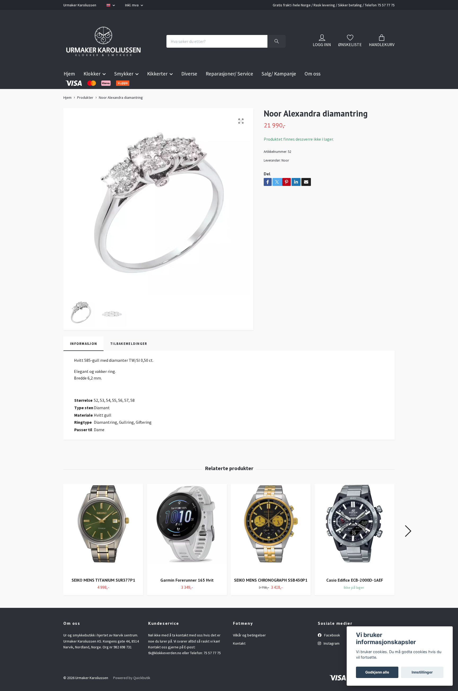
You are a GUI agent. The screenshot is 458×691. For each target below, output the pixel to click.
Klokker (91, 87)
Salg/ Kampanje (279, 87)
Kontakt (239, 656)
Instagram (331, 656)
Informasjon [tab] (83, 356)
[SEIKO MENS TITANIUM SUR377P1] (103, 541)
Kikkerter (157, 87)
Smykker (123, 87)
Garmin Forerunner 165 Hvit (187, 593)
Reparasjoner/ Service (229, 87)
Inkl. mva (132, 5)
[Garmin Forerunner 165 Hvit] (187, 541)
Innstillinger (422, 672)
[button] (407, 544)
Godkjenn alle (377, 672)
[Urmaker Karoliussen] (114, 48)
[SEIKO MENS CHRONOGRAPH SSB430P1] (271, 541)
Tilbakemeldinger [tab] (128, 356)
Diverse (189, 87)
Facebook (331, 648)
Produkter (85, 110)
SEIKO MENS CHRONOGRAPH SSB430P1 (270, 593)
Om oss (312, 87)
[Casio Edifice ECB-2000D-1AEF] (354, 541)
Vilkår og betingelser (249, 648)
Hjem (69, 87)
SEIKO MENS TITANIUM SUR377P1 (103, 593)
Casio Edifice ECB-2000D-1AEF (354, 593)
